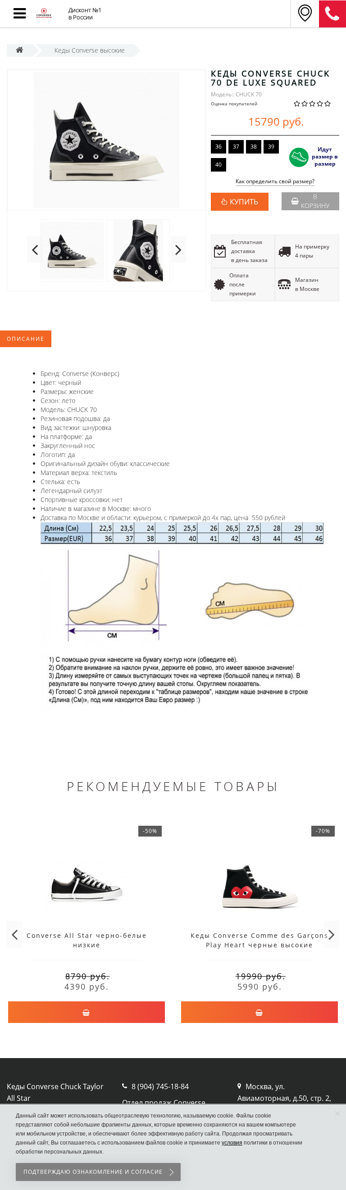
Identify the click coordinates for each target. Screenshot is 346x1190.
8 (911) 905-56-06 (332, 13)
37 (236, 146)
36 (218, 146)
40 (218, 164)
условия (232, 1143)
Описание (26, 339)
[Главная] (19, 50)
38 (253, 146)
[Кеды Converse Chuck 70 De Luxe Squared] (106, 140)
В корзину (315, 201)
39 (271, 146)
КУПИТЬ (244, 201)
